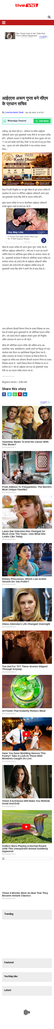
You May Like (10, 976)
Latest (7, 990)
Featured (9, 962)
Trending (8, 913)
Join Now (43, 121)
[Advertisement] (27, 66)
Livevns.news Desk (14, 112)
